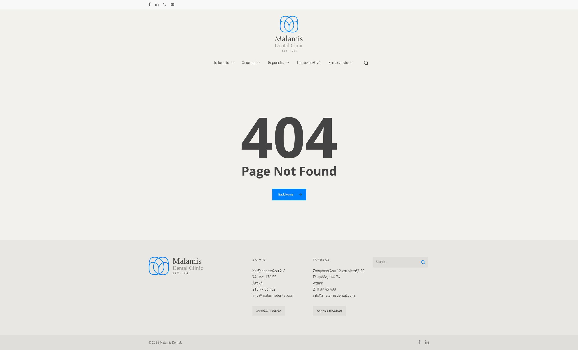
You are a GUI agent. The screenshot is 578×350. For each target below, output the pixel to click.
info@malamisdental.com (273, 296)
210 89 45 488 (324, 290)
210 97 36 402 (263, 290)
